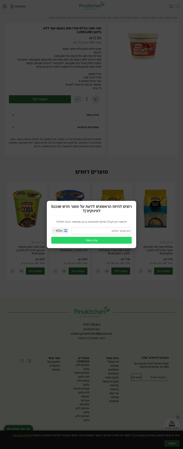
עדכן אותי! (92, 240)
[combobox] (59, 231)
